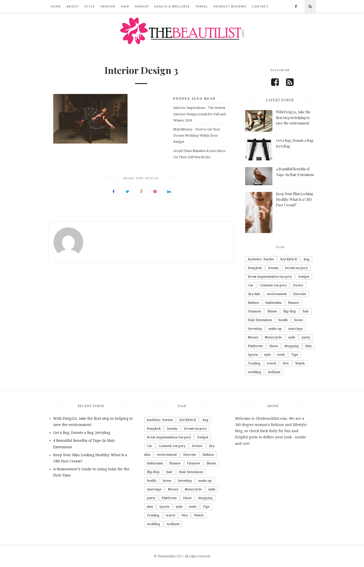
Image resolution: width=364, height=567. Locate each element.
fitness (272, 311)
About (73, 6)
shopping (291, 346)
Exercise (299, 294)
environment (277, 294)
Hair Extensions (260, 320)
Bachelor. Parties (261, 259)
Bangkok (255, 268)
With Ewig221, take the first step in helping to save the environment (293, 117)
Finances (254, 311)
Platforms (255, 346)
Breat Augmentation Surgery (270, 276)
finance (293, 302)
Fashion (108, 6)
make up (275, 328)
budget (303, 276)
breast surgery (296, 268)
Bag (307, 259)
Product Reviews (230, 6)
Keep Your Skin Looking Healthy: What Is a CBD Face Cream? (294, 199)
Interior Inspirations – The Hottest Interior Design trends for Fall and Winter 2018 (199, 114)
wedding (254, 372)
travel (271, 363)
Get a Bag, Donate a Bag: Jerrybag (81, 433)
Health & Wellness (172, 6)
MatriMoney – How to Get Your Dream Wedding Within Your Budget (196, 135)
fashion (253, 302)
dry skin (254, 294)
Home (56, 6)
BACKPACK (288, 259)
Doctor (298, 285)
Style (89, 6)
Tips (294, 355)
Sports (253, 355)
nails (291, 337)
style (267, 355)
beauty (273, 268)
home (298, 320)
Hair (125, 6)
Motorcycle (273, 337)
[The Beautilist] (182, 31)
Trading (254, 363)
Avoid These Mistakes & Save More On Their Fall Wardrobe (199, 154)
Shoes (273, 346)
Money (253, 337)
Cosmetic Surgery (273, 285)
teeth (281, 355)
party (306, 337)
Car (250, 285)
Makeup (142, 6)
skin (308, 346)
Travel (201, 6)
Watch (300, 363)
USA (286, 363)
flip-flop (289, 311)
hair (306, 311)
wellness (274, 372)
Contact (260, 6)
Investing (255, 328)
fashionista (273, 302)
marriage (295, 328)
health (283, 320)
